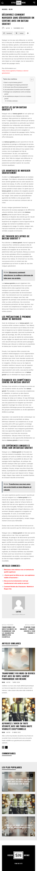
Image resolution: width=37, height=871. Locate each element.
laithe (8, 28)
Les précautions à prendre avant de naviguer (17, 89)
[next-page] (6, 747)
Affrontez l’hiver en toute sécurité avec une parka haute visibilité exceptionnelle (17, 726)
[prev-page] (3, 747)
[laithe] (3, 28)
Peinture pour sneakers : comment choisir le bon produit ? (27, 630)
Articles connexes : (12, 101)
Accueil (5, 9)
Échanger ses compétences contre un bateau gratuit (17, 93)
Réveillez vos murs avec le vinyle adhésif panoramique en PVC (18, 826)
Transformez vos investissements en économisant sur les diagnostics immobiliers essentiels (9, 632)
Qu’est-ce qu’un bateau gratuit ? (13, 82)
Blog (11, 9)
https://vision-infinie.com (18, 614)
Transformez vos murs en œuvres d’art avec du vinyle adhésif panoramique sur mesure (18, 676)
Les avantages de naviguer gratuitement (16, 85)
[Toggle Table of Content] (31, 79)
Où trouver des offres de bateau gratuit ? (16, 87)
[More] (28, 33)
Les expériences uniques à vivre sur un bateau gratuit (17, 97)
